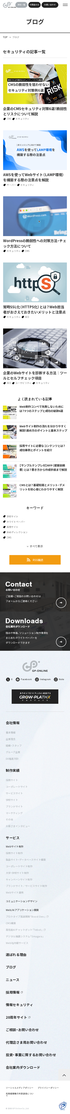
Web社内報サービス (17, 943)
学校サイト (12, 516)
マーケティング (14, 813)
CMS (9, 537)
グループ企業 (13, 752)
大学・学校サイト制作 (17, 873)
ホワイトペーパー (16, 521)
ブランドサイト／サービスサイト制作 (26, 886)
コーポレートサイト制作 (19, 866)
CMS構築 (11, 923)
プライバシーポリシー (48, 1088)
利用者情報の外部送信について (20, 1095)
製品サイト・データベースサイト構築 (26, 859)
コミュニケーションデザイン (22, 901)
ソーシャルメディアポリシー (19, 1088)
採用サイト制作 (14, 853)
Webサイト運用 (15, 892)
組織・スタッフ (14, 745)
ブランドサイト (14, 806)
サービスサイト (14, 793)
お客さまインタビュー (18, 826)
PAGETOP (64, 1075)
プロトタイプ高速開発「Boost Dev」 (26, 916)
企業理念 (11, 739)
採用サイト (12, 527)
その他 (9, 819)
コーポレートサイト (17, 786)
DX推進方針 (12, 758)
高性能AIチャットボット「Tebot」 (24, 930)
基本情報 (11, 732)
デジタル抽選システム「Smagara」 (25, 936)
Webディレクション (17, 532)
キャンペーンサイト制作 (19, 879)
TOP (5, 37)
